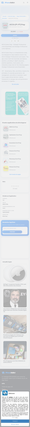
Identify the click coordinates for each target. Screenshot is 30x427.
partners (11, 397)
